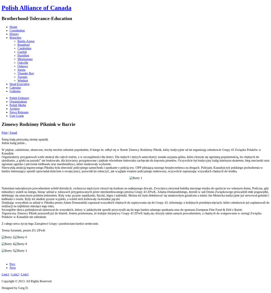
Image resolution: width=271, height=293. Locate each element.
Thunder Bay (25, 73)
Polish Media (18, 105)
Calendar (15, 87)
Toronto (22, 77)
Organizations (18, 101)
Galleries (15, 91)
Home (13, 27)
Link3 (25, 274)
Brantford (23, 44)
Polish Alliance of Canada (36, 7)
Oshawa (22, 66)
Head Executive (20, 84)
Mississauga (25, 59)
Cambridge (24, 48)
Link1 (5, 274)
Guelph (22, 52)
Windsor (22, 80)
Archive (15, 108)
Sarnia (21, 69)
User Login (17, 116)
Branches (15, 37)
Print (5, 132)
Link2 (15, 274)
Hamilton (23, 55)
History (14, 34)
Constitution (17, 30)
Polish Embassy (19, 98)
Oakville (22, 62)
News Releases (19, 112)
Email (13, 132)
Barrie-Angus (26, 41)
